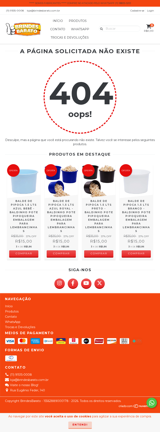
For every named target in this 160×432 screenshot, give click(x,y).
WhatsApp (80, 29)
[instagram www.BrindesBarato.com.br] (59, 283)
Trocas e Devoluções (70, 37)
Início (58, 21)
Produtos (78, 21)
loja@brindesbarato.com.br (43, 10)
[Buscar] (100, 28)
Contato (57, 29)
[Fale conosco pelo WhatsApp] (151, 403)
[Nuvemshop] (137, 407)
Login (150, 10)
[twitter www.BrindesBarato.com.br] (99, 283)
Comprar (23, 253)
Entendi (80, 424)
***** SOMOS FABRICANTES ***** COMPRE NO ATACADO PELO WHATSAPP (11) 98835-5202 (80, 3)
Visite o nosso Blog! (24, 385)
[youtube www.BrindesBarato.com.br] (86, 283)
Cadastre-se (137, 10)
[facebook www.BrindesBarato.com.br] (73, 283)
